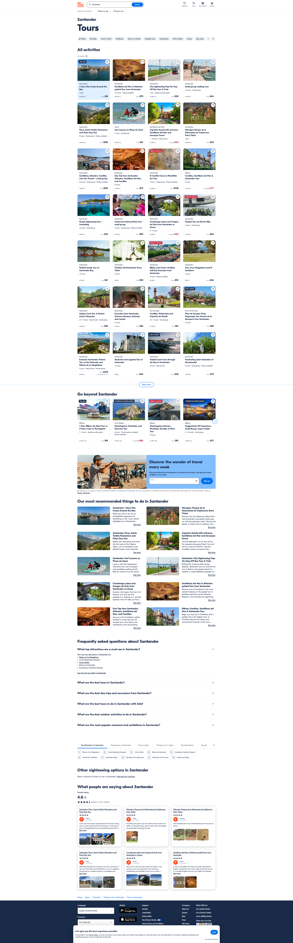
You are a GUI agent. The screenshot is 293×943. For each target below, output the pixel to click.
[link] (93, 79)
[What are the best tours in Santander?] (213, 682)
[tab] (92, 745)
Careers (184, 913)
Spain (87, 897)
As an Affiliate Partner (204, 916)
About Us (185, 909)
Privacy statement (83, 493)
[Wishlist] (184, 3)
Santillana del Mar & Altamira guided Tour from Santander (192, 854)
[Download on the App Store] (128, 919)
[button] (93, 79)
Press (184, 920)
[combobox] (109, 4)
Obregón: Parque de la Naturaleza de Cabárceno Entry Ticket (145, 810)
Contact (145, 909)
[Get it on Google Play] (128, 911)
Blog (183, 916)
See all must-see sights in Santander (91, 673)
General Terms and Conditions (153, 923)
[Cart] (193, 3)
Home (79, 897)
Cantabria (96, 897)
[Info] (86, 56)
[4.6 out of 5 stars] (84, 802)
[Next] (214, 421)
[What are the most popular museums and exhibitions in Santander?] (213, 725)
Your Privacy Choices (149, 920)
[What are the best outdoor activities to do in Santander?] (213, 714)
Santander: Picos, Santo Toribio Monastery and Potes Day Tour (98, 810)
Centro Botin (84, 663)
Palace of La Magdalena (88, 657)
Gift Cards (185, 923)
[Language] (203, 3)
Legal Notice (146, 913)
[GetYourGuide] (80, 4)
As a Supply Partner (203, 909)
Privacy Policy (147, 916)
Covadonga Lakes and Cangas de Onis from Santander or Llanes (144, 854)
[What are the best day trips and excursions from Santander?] (213, 693)
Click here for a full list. (126, 777)
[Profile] (212, 3)
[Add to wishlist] (107, 62)
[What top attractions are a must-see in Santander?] (213, 649)
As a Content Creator (203, 913)
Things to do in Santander (113, 897)
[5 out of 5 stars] (99, 815)
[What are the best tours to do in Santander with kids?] (213, 703)
